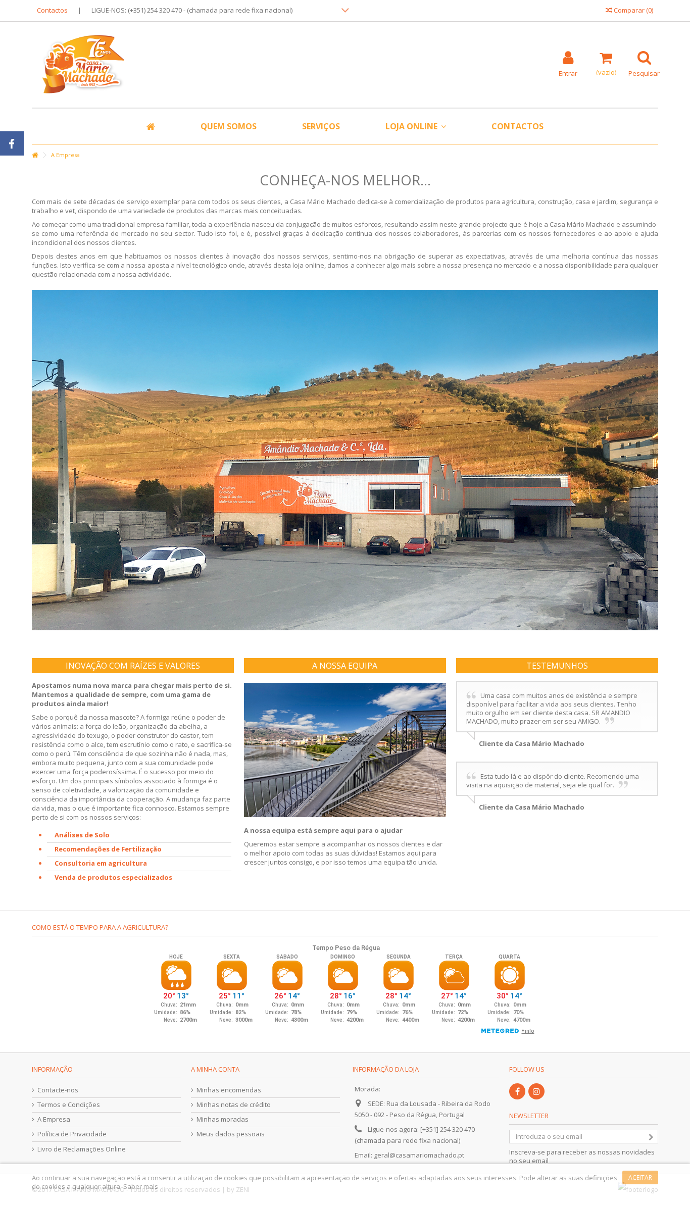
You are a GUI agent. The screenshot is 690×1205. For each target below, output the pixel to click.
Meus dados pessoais (230, 1134)
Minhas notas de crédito (233, 1104)
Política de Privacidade (72, 1134)
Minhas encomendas (228, 1090)
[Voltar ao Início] (35, 155)
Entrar (568, 72)
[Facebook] (517, 1091)
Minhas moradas (222, 1119)
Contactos (52, 10)
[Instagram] (536, 1091)
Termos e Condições (68, 1104)
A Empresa (53, 1119)
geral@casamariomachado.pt (419, 1155)
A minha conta (215, 1069)
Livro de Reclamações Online (81, 1149)
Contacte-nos (57, 1090)
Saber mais (140, 1186)
